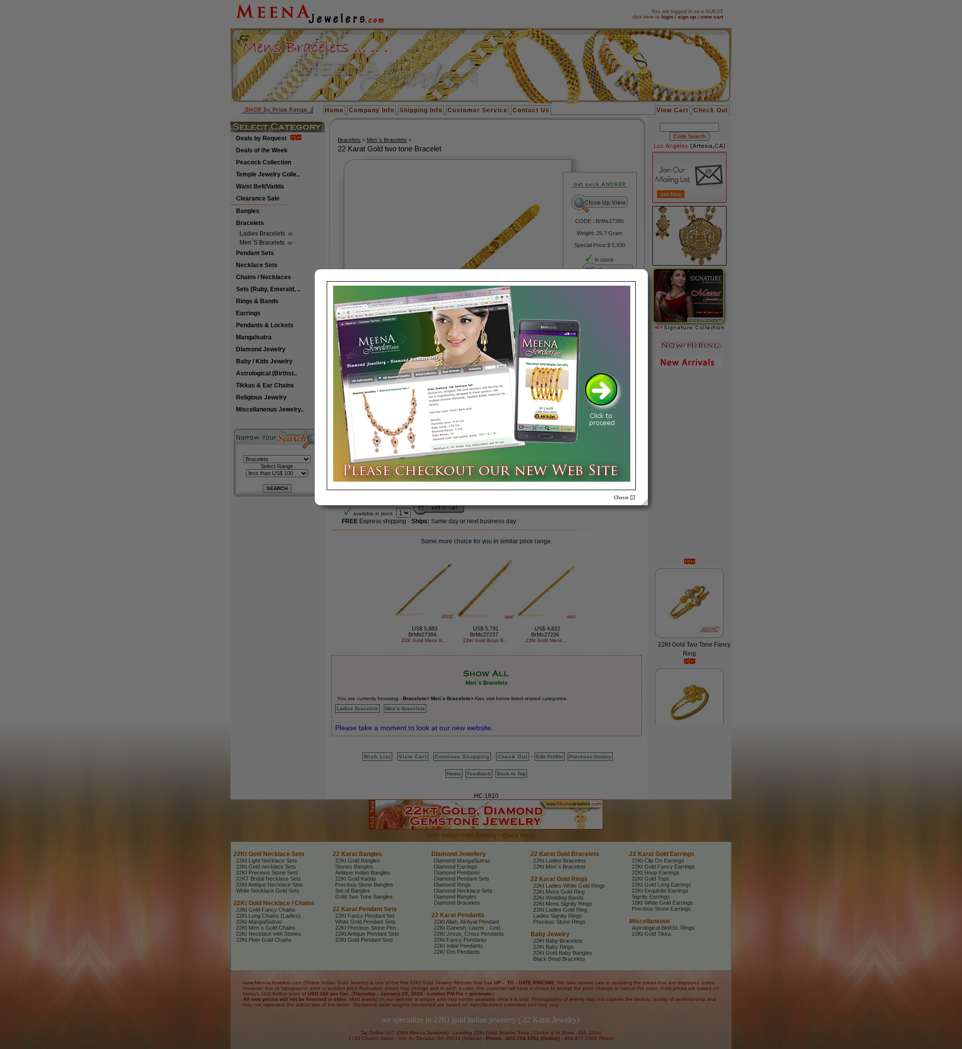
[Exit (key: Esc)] (624, 497)
